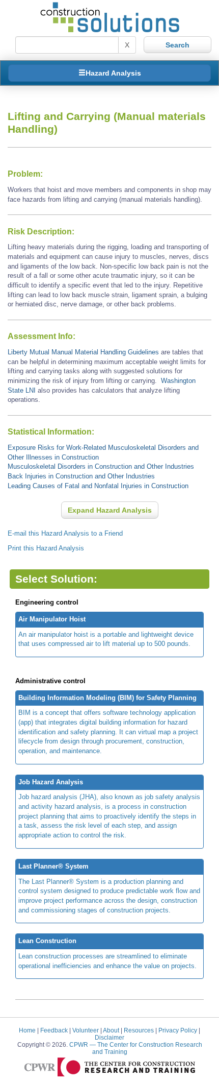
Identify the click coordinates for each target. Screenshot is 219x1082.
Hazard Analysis (113, 73)
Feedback (54, 1030)
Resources (139, 1030)
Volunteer (85, 1030)
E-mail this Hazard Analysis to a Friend (65, 533)
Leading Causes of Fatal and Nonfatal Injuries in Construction (98, 486)
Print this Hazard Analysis (46, 548)
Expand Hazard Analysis (110, 510)
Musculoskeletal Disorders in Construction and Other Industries (101, 466)
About (111, 1030)
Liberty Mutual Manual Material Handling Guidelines (84, 352)
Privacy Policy (177, 1030)
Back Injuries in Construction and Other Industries (81, 476)
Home (27, 1030)
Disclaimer (109, 1037)
